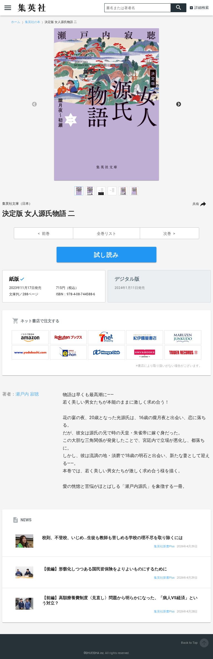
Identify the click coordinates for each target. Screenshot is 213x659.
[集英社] (32, 7)
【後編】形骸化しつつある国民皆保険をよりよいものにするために (104, 568)
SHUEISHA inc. (95, 653)
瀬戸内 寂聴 (27, 394)
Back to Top (194, 643)
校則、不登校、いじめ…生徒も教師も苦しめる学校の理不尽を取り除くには (112, 537)
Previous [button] (34, 104)
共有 (195, 204)
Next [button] (178, 104)
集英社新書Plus (164, 546)
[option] (106, 104)
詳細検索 (201, 8)
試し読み (106, 255)
